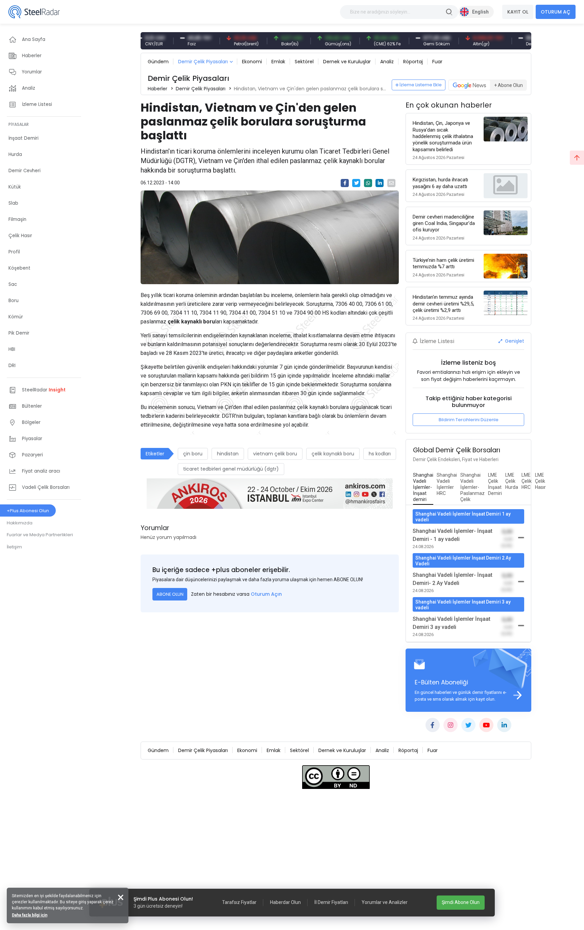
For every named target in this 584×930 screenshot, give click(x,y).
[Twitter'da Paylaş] (356, 183)
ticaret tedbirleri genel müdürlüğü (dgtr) (231, 469)
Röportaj (413, 61)
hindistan (228, 453)
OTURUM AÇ (555, 11)
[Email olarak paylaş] (391, 183)
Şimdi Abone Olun (461, 902)
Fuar (437, 61)
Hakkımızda (19, 523)
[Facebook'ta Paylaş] (345, 183)
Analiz (387, 61)
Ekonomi (252, 61)
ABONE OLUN (170, 594)
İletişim (14, 547)
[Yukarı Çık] (577, 158)
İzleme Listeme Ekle (420, 85)
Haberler (157, 88)
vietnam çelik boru (275, 453)
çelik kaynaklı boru (333, 453)
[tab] (423, 487)
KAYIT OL (517, 11)
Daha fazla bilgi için (29, 915)
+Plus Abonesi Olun (28, 510)
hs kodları (380, 453)
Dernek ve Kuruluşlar (347, 61)
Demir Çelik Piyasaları (203, 61)
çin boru (192, 453)
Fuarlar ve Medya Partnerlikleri (40, 534)
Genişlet (514, 341)
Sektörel (304, 61)
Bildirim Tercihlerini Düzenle (468, 419)
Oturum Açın (266, 594)
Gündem (158, 61)
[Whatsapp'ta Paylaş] (368, 183)
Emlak (278, 61)
